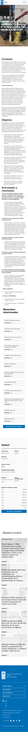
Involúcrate (6, 696)
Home (2, 6)
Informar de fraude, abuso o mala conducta (12, 710)
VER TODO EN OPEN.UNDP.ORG (14, 426)
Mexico (3, 466)
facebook (5, 720)
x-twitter (8, 720)
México (5, 2)
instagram (10, 720)
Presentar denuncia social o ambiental (11, 712)
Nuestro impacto (8, 693)
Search (23, 2)
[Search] (6, 704)
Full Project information (14, 511)
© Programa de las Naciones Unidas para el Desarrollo (14, 726)
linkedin (16, 720)
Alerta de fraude (6, 715)
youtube (13, 720)
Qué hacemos (6, 689)
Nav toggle (25, 2)
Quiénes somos (7, 686)
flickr (19, 720)
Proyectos (11, 6)
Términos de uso (6, 717)
